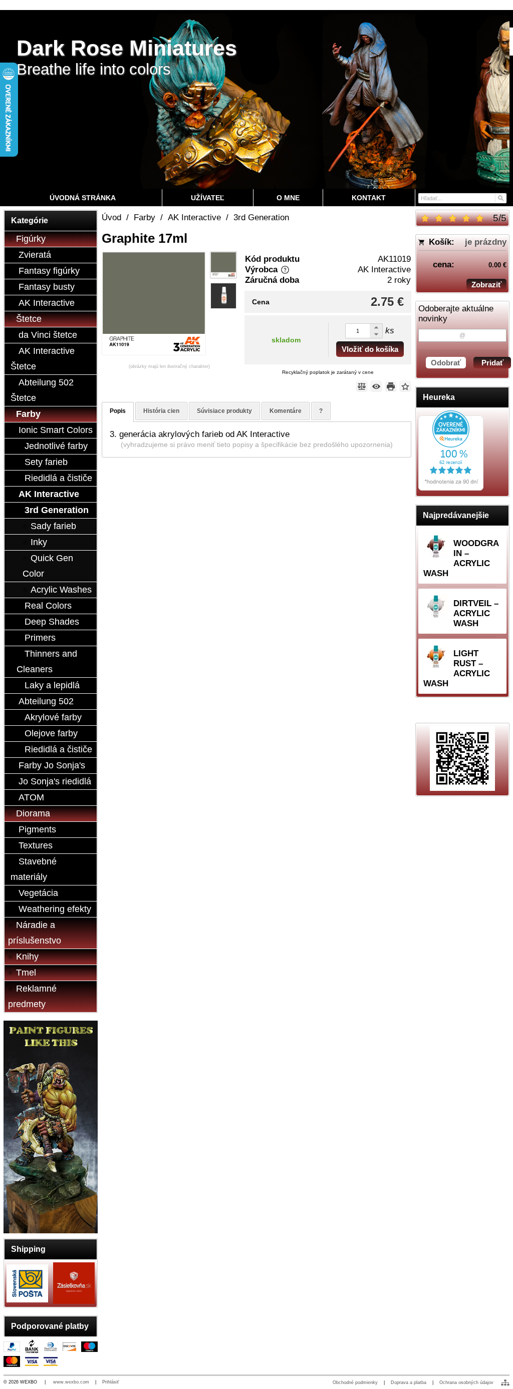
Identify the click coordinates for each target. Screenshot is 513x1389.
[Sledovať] (376, 386)
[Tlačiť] (391, 386)
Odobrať (446, 362)
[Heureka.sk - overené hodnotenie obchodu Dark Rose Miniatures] (450, 488)
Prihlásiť (110, 1381)
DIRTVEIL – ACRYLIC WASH (475, 613)
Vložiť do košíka (370, 349)
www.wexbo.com (71, 1381)
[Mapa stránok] (505, 1382)
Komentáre (286, 410)
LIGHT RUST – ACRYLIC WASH (456, 668)
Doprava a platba (408, 1382)
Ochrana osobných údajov (466, 1382)
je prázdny (485, 242)
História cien (161, 410)
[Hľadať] (500, 197)
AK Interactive (384, 269)
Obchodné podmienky (355, 1382)
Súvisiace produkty (224, 410)
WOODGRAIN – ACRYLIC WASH (461, 558)
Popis (118, 410)
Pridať (492, 362)
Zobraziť (486, 284)
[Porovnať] (362, 386)
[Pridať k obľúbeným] (405, 386)
